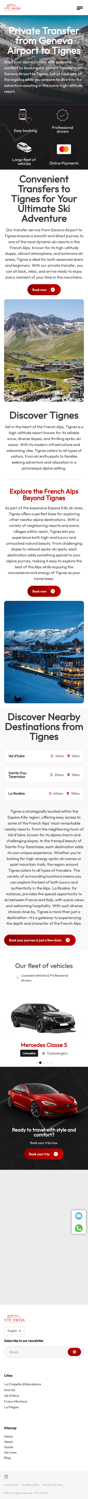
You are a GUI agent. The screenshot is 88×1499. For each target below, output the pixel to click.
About (8, 1442)
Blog (7, 1458)
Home (8, 1436)
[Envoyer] (74, 1352)
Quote (8, 1447)
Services (10, 1452)
